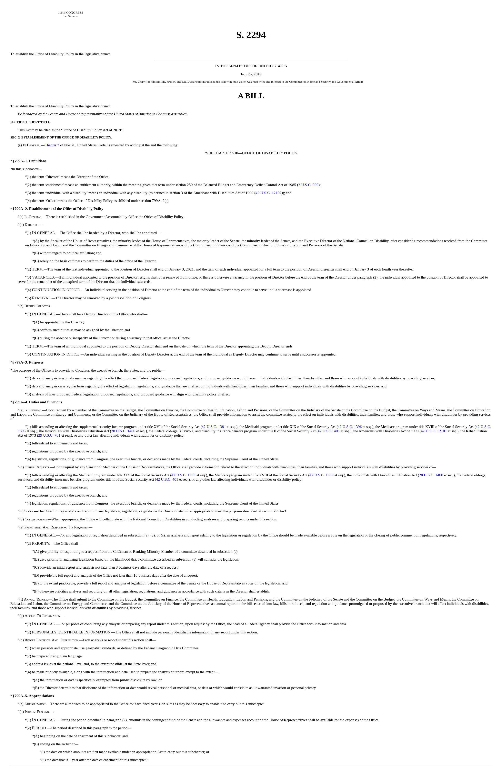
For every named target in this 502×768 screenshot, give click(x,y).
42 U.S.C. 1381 (214, 427)
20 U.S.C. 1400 (123, 431)
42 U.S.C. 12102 (269, 193)
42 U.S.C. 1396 (350, 427)
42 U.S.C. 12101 (434, 431)
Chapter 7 (52, 145)
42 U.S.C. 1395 (321, 475)
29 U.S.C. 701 (49, 435)
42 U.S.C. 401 (329, 431)
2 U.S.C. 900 (308, 185)
